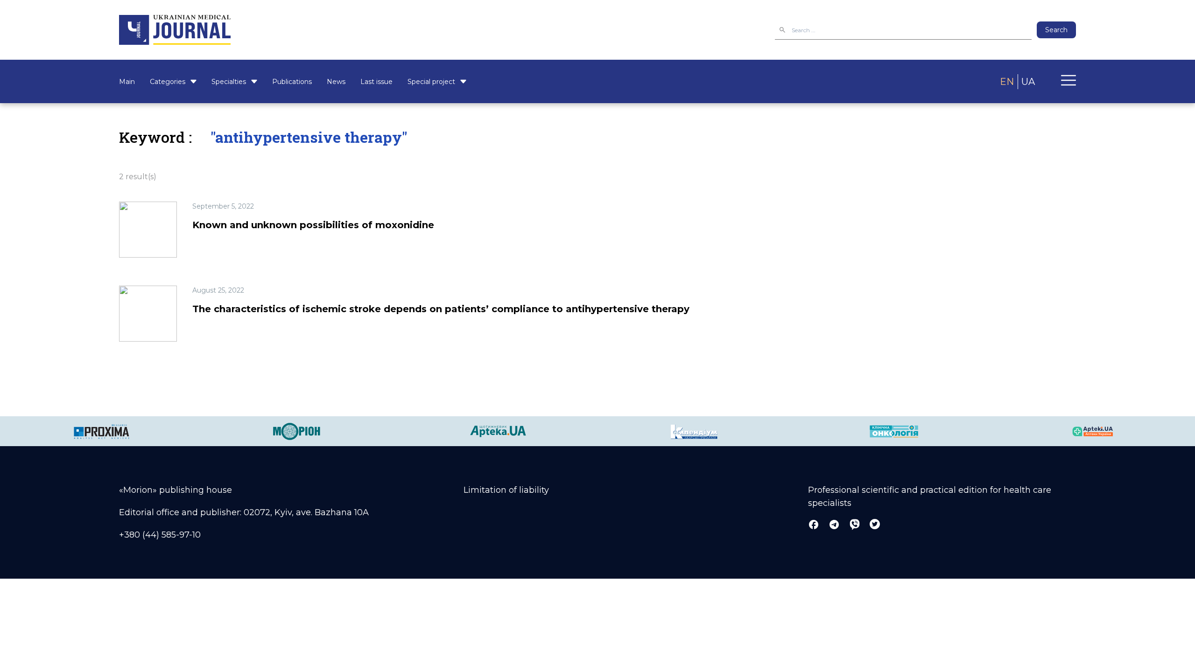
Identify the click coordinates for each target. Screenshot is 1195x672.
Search (1056, 30)
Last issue (376, 81)
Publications (292, 81)
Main (127, 81)
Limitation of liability (506, 490)
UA (1028, 81)
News (336, 81)
